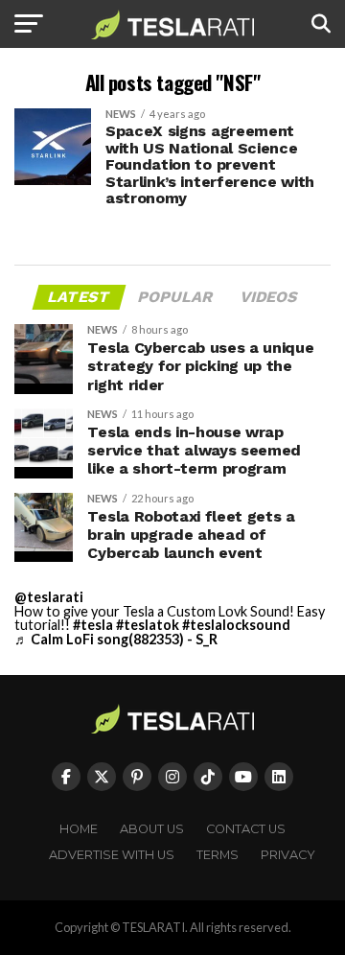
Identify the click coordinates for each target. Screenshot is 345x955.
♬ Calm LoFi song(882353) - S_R (116, 639)
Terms (217, 855)
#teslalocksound (236, 625)
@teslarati (48, 597)
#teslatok (147, 625)
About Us (152, 829)
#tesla (93, 625)
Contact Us (246, 829)
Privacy (288, 855)
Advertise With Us (111, 855)
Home (78, 829)
